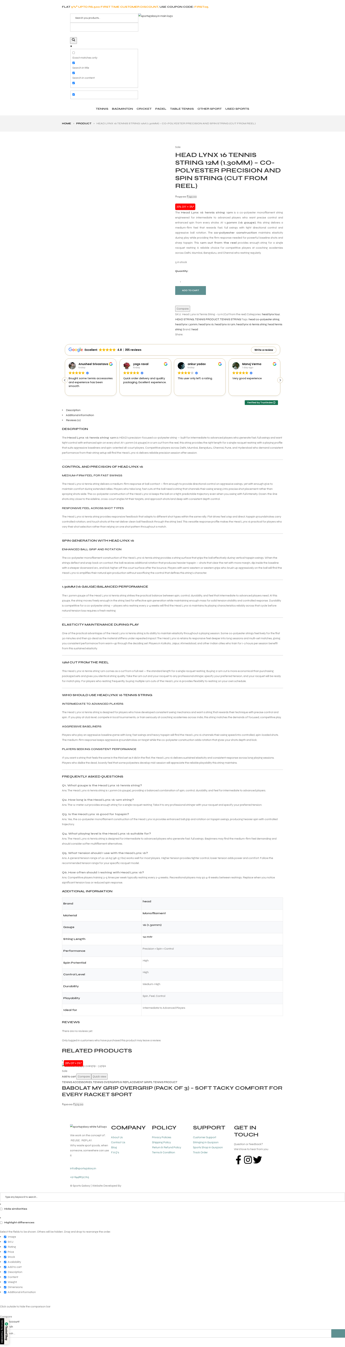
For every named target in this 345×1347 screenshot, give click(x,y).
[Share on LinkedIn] (193, 334)
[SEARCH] (338, 1333)
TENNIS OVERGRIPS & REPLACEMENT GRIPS (122, 1082)
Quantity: (181, 271)
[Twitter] (257, 1159)
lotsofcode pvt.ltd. (133, 1185)
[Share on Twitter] (190, 334)
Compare (183, 308)
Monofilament (154, 913)
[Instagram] (247, 1159)
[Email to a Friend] (203, 334)
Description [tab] (73, 410)
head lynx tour (271, 314)
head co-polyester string (264, 319)
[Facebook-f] (238, 1159)
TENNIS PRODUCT (207, 319)
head (195, 329)
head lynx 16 (206, 324)
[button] (280, 380)
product (83, 123)
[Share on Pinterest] (200, 334)
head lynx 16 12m (225, 324)
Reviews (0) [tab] (73, 420)
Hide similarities (15, 1208)
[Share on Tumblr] (196, 334)
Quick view (99, 1076)
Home (66, 123)
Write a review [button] (263, 350)
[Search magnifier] (73, 40)
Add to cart (190, 290)
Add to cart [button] (69, 1076)
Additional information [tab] (80, 415)
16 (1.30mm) (152, 925)
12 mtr (148, 936)
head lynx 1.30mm (186, 324)
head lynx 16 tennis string (251, 324)
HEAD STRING (184, 319)
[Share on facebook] (187, 334)
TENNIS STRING (230, 319)
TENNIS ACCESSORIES (77, 1082)
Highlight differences (19, 1222)
